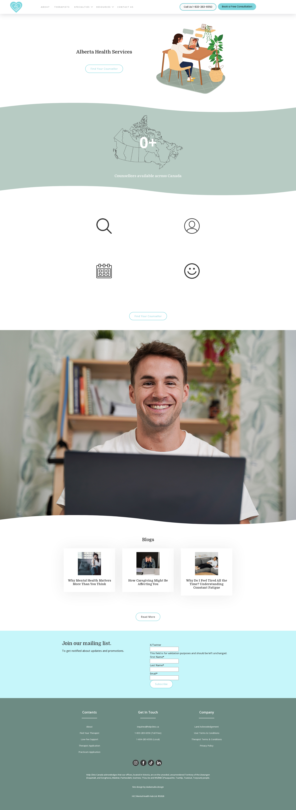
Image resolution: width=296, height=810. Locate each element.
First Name (157, 657)
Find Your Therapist (89, 733)
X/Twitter (155, 645)
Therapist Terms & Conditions (206, 739)
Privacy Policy (206, 746)
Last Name (157, 665)
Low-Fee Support (89, 739)
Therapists (62, 7)
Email (154, 673)
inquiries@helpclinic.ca (148, 727)
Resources (103, 7)
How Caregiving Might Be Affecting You (148, 582)
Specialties (82, 7)
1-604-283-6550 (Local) (148, 739)
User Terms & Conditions (206, 733)
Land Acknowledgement (206, 727)
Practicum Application (89, 752)
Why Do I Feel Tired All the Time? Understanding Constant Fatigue (206, 584)
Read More (148, 617)
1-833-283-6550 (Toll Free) (148, 733)
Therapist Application (89, 746)
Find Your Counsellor (104, 68)
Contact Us (125, 7)
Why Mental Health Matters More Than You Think (89, 582)
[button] (92, 7)
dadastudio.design (155, 786)
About (45, 7)
